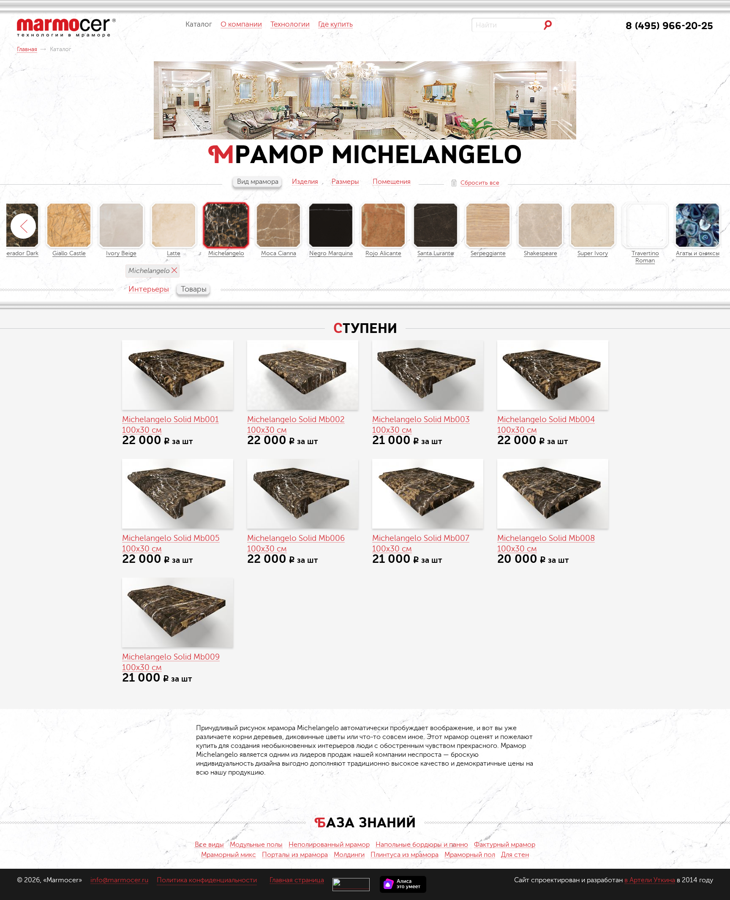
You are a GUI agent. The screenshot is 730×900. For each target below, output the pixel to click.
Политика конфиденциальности (207, 880)
